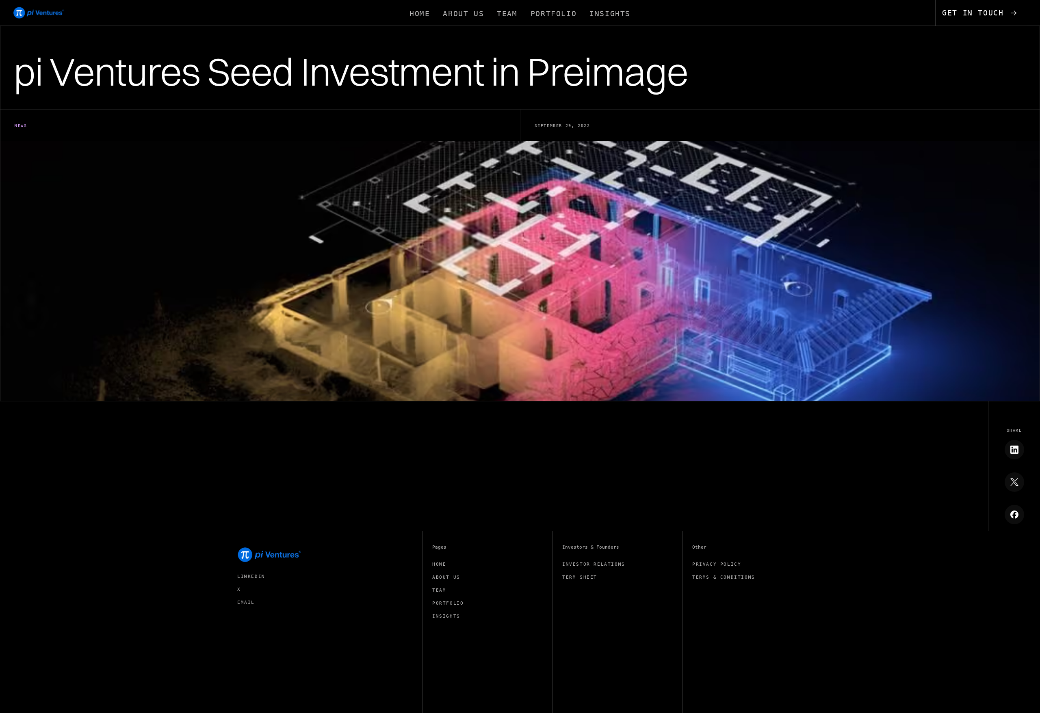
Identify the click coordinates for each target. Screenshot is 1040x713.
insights (446, 616)
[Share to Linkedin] (1014, 449)
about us (446, 577)
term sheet (579, 577)
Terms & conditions (723, 577)
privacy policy (716, 564)
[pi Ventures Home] (269, 554)
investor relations (593, 564)
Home (439, 564)
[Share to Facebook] (1014, 514)
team (439, 590)
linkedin (251, 576)
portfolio (448, 603)
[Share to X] (1014, 482)
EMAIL (246, 602)
